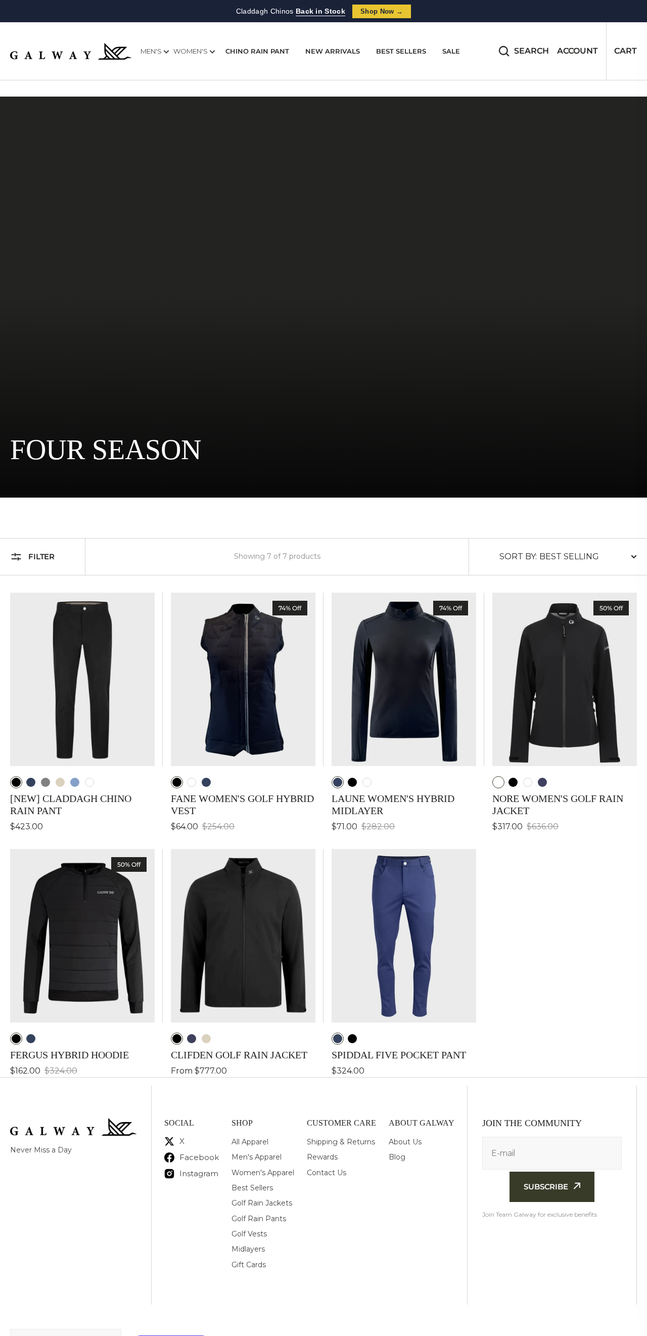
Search (531, 51)
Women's (191, 51)
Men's (152, 51)
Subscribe (546, 1186)
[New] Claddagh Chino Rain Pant (70, 804)
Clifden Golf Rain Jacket (239, 1054)
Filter (41, 556)
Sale (451, 51)
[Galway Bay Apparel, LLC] (70, 51)
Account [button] (577, 51)
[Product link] (82, 713)
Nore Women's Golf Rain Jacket (557, 804)
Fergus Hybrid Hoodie (69, 1054)
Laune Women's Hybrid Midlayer (393, 804)
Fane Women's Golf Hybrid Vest (242, 804)
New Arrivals (332, 51)
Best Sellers (401, 51)
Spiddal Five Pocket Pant (399, 1054)
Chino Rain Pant (257, 51)
